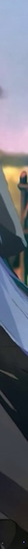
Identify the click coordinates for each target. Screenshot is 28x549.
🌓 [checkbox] (23, 542)
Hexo (12, 547)
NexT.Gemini (18, 547)
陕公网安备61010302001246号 (19, 541)
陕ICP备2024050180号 (6, 541)
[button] (2, 4)
